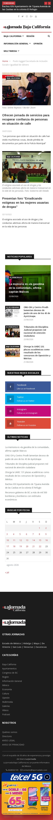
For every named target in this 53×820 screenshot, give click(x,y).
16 (46, 540)
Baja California (12, 36)
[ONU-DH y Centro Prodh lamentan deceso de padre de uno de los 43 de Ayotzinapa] (13, 312)
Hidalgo (27, 643)
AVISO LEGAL (8, 740)
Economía (7, 689)
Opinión (37, 43)
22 (40, 546)
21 (33, 546)
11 (14, 540)
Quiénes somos (9, 732)
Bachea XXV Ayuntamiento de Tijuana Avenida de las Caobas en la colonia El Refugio (27, 486)
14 (33, 540)
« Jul (7, 572)
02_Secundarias (12, 307)
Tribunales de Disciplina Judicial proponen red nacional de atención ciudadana (26, 465)
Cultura (5, 693)
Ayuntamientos (9, 668)
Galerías (6, 706)
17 (7, 546)
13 (27, 540)
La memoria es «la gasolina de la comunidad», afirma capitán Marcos (26, 288)
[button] (45, 3)
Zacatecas (41, 647)
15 (40, 540)
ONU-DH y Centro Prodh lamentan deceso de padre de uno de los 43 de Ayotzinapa (27, 457)
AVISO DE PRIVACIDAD (13, 744)
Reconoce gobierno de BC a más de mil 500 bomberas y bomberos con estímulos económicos (26, 496)
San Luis (17, 647)
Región (30, 36)
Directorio (7, 736)
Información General (16, 43)
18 (14, 546)
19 (20, 546)
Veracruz (28, 647)
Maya (36, 643)
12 (20, 540)
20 (27, 546)
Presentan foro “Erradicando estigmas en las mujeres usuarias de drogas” (25, 202)
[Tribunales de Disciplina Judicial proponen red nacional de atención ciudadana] (13, 331)
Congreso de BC (10, 672)
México (5, 685)
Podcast (6, 714)
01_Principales (16, 277)
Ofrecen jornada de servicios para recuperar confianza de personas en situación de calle (25, 119)
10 (7, 540)
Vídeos (5, 710)
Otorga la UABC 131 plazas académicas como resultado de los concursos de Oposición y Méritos (37, 352)
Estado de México (11, 643)
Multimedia (10, 51)
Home (5, 61)
